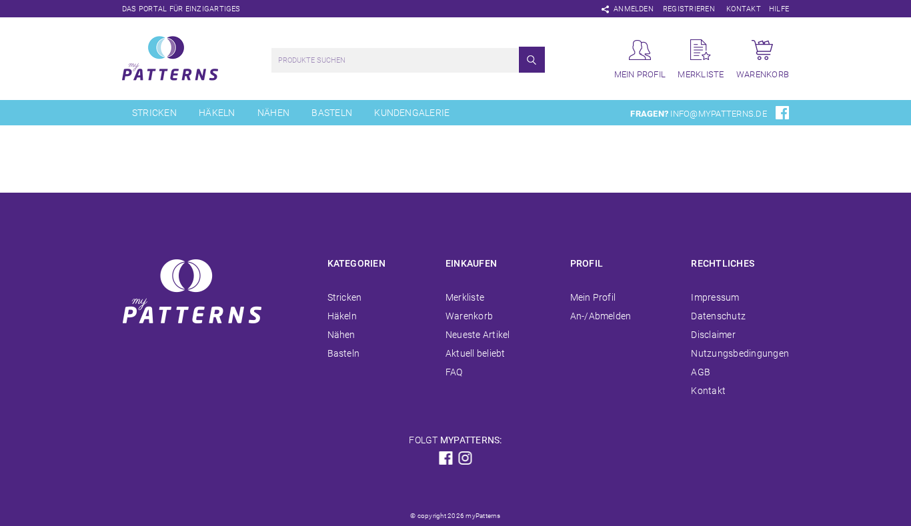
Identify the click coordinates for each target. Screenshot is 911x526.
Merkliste (464, 297)
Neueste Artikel (477, 334)
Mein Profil (593, 297)
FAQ (454, 372)
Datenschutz (718, 316)
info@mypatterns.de (718, 114)
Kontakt (743, 9)
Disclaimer (713, 334)
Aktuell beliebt (475, 353)
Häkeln (217, 112)
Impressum (715, 297)
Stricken (154, 112)
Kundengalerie (411, 112)
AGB (700, 372)
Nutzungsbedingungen (740, 353)
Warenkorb (469, 316)
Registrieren (689, 9)
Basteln (331, 112)
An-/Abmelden (601, 316)
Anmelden (634, 9)
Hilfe (779, 9)
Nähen (273, 112)
